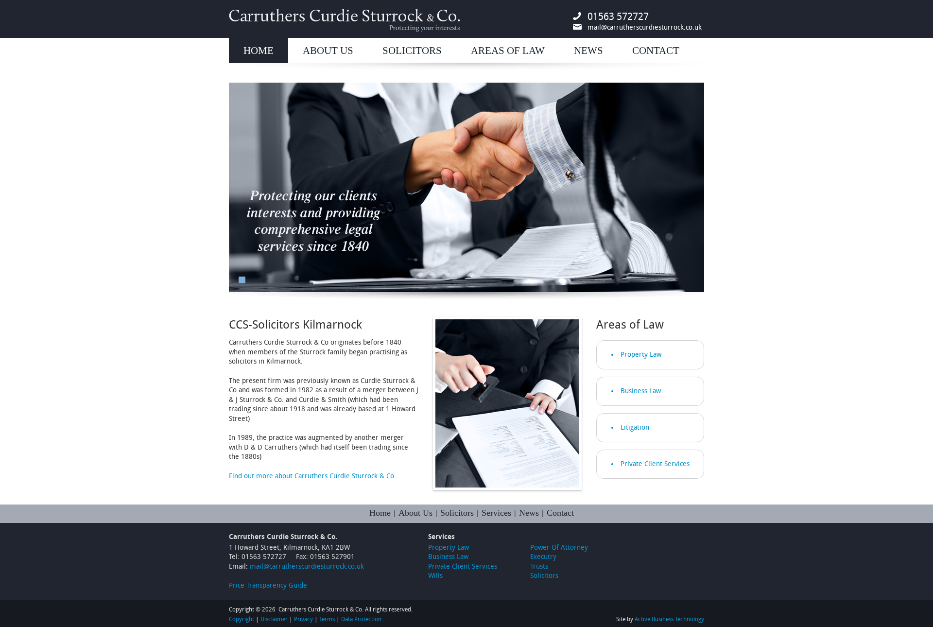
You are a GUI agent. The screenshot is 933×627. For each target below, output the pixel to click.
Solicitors (412, 50)
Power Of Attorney (559, 547)
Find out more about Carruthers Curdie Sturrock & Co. (312, 476)
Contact (655, 50)
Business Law (641, 391)
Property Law (641, 354)
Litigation (635, 427)
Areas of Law (508, 50)
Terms (327, 619)
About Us (328, 50)
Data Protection (361, 619)
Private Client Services (655, 464)
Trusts (539, 566)
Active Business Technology (669, 619)
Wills (435, 576)
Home (258, 50)
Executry (543, 557)
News (588, 50)
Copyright (241, 619)
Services (496, 513)
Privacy (303, 619)
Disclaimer (274, 619)
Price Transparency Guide (268, 585)
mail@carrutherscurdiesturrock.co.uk (644, 27)
